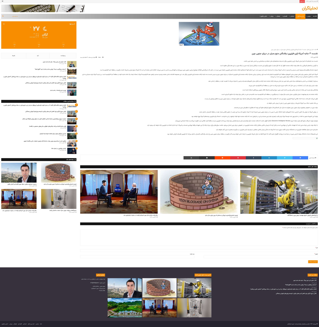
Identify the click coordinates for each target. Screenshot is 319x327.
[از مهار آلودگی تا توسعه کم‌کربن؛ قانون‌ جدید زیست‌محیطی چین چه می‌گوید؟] (125, 307)
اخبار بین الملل (300, 16)
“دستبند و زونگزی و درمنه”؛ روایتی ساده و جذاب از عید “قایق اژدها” (50, 69)
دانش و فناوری (264, 16)
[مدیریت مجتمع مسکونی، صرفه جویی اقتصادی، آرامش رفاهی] (19, 173)
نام (317, 248)
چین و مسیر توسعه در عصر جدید (58, 90)
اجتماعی (292, 16)
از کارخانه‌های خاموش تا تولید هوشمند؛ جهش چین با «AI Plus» (303, 215)
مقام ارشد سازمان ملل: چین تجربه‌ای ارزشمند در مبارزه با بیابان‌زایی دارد (141, 215)
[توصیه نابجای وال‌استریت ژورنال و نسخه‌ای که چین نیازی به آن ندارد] (199, 192)
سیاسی (309, 16)
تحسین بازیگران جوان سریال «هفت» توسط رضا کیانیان (53, 134)
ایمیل (316, 254)
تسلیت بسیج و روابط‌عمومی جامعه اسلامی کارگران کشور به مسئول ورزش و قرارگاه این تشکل (44, 119)
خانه (314, 16)
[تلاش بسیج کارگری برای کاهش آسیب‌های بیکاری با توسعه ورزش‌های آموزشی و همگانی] (71, 85)
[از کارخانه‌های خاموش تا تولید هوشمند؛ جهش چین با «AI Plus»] (279, 192)
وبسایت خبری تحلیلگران (292, 324)
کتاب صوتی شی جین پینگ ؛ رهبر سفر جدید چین (54, 62)
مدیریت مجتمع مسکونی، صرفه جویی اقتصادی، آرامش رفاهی (22, 184)
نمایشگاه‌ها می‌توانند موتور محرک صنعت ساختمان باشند (62, 210)
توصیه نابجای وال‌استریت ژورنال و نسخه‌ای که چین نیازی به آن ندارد (221, 215)
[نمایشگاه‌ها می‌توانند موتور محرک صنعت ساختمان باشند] (58, 199)
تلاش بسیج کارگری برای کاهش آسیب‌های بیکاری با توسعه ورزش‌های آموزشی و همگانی (45, 83)
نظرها (13, 56)
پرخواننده (63, 56)
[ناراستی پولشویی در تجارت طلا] (71, 151)
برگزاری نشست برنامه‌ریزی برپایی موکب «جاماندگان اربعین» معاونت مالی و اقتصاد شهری (45, 141)
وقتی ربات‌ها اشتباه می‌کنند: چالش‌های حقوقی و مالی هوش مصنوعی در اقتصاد (47, 126)
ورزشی (271, 16)
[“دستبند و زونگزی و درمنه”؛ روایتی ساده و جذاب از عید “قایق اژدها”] (71, 71)
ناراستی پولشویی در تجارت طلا (58, 148)
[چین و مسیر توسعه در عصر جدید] (71, 93)
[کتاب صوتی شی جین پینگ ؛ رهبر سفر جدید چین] (71, 64)
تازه (38, 56)
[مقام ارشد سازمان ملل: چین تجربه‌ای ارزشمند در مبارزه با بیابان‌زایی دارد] (119, 192)
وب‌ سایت (192, 254)
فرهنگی (278, 16)
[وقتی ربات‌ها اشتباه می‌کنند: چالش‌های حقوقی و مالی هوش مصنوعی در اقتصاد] (71, 129)
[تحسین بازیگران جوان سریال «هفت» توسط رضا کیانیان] (71, 136)
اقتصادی (285, 16)
